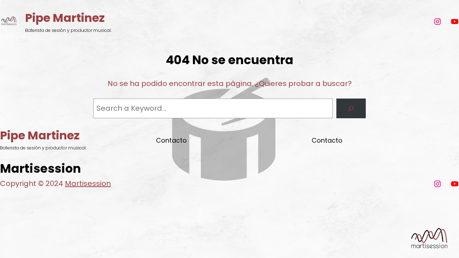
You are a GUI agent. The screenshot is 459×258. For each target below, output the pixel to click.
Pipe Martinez (65, 18)
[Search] (351, 109)
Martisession (88, 183)
